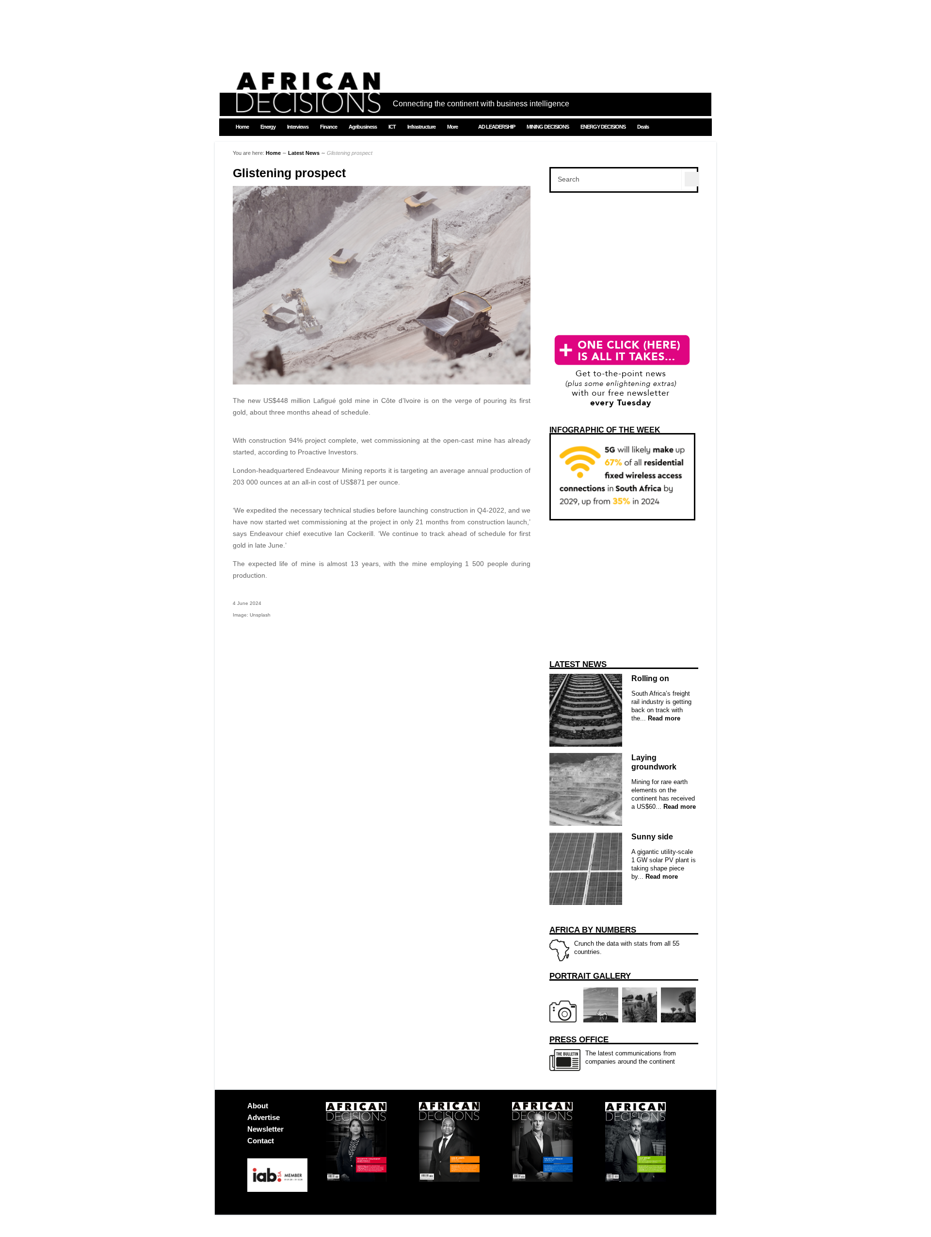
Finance (328, 127)
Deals (643, 127)
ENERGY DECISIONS (603, 127)
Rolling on (650, 678)
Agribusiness (363, 127)
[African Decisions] (308, 107)
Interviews (297, 127)
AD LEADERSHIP (496, 127)
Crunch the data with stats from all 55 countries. (614, 940)
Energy (267, 127)
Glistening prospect (289, 173)
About (257, 1106)
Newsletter (265, 1129)
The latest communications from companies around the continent (612, 1050)
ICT (392, 127)
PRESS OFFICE (579, 1039)
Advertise (263, 1117)
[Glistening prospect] (381, 382)
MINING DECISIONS (548, 127)
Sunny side (652, 837)
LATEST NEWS (578, 664)
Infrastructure (421, 127)
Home (242, 127)
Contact (260, 1141)
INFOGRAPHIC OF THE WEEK (604, 430)
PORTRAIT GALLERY (590, 976)
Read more (663, 718)
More (452, 127)
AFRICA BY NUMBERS (592, 930)
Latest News (304, 153)
